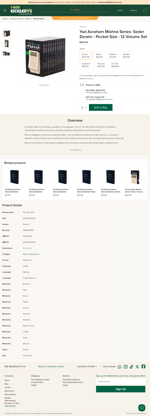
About (7, 380)
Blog (6, 384)
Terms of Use (131, 413)
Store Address (10, 394)
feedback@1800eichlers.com (110, 2)
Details (33, 385)
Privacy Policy (141, 413)
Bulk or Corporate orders (51, 366)
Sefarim (5, 19)
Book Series (34, 254)
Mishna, (26, 254)
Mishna (29, 19)
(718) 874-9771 (10, 406)
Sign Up (121, 389)
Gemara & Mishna (17, 19)
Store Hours (9, 391)
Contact (8, 387)
